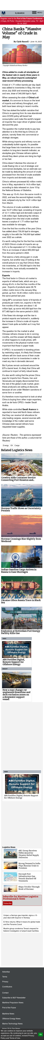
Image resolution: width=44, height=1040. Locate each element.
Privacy (5, 981)
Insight (5, 669)
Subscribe (7, 903)
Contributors (7, 986)
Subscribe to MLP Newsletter (13, 997)
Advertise (6, 971)
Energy (6, 445)
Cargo (17, 445)
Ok (40, 1034)
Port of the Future (9, 1007)
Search (20, 13)
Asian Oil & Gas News (11, 1028)
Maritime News (8, 1013)
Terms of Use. (15, 1038)
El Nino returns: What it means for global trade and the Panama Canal (21, 922)
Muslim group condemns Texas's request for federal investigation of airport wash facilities (21, 929)
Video (4, 638)
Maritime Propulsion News (12, 1002)
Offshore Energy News (11, 1018)
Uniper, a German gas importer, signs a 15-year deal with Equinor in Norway (20, 916)
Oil (11, 445)
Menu (39, 12)
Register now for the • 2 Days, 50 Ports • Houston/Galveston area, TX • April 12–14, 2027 (22, 21)
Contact (5, 992)
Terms (4, 976)
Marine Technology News (12, 1023)
